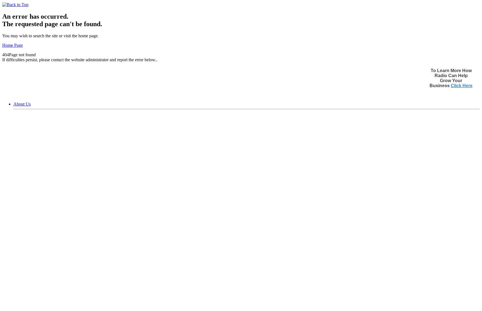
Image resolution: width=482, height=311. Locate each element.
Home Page (12, 45)
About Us (22, 104)
